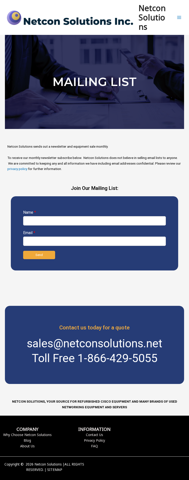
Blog (27, 440)
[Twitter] (145, 467)
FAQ (94, 446)
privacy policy (17, 169)
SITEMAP (54, 469)
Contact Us (94, 434)
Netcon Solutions (152, 17)
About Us (27, 446)
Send (39, 255)
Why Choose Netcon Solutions (27, 434)
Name (29, 212)
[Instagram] (152, 467)
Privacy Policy (94, 440)
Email (29, 232)
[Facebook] (137, 467)
